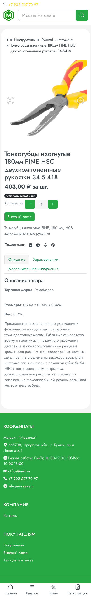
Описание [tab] (16, 259)
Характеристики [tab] (45, 259)
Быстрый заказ (19, 216)
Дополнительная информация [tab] (33, 268)
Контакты (11, 515)
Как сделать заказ (18, 560)
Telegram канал (20, 486)
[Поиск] (82, 15)
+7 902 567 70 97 (23, 4)
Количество (13, 203)
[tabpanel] (45, 332)
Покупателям (14, 545)
